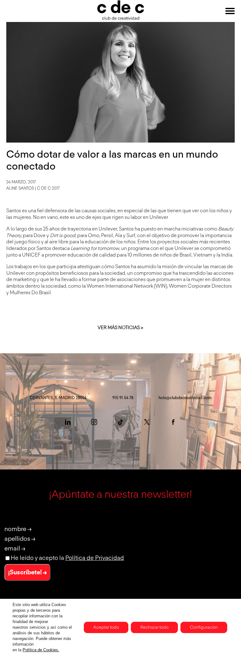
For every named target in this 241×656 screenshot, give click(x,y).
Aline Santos (20, 189)
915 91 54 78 (122, 398)
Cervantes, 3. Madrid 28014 (58, 398)
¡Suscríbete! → (27, 572)
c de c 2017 (48, 189)
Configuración (204, 627)
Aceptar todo (106, 627)
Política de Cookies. (41, 650)
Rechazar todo (154, 627)
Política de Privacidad (94, 558)
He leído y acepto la (67, 558)
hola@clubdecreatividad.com (185, 398)
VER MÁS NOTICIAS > (120, 327)
